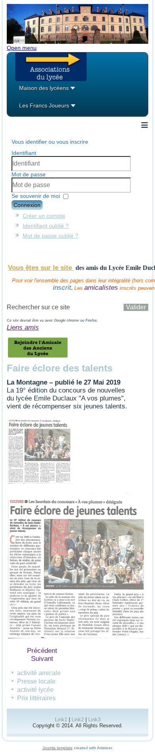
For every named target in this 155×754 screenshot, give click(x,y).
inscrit (62, 287)
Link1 (61, 720)
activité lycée (35, 689)
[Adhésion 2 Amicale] (38, 357)
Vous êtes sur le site (41, 268)
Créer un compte (44, 216)
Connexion (27, 205)
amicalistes (101, 287)
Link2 (78, 720)
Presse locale (36, 681)
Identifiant (24, 153)
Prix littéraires (36, 698)
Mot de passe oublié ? (50, 235)
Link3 (94, 720)
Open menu (22, 48)
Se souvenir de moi (36, 196)
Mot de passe (29, 174)
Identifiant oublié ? (46, 226)
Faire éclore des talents (59, 368)
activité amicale (39, 673)
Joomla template (58, 748)
